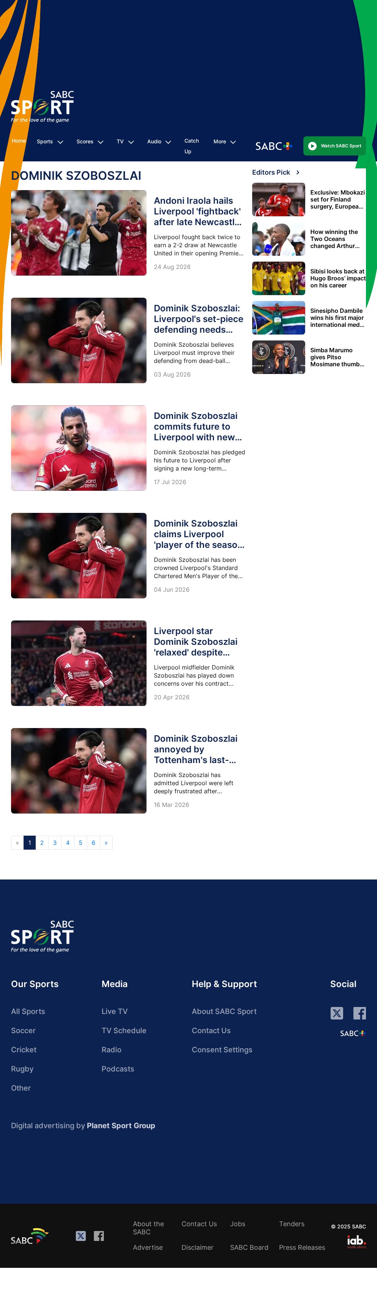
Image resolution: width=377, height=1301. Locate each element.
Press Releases (302, 1247)
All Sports (28, 1011)
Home (19, 140)
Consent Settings (222, 1049)
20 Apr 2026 (172, 697)
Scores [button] (85, 141)
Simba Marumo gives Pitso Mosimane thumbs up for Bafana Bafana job (336, 357)
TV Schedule (124, 1030)
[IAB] (356, 1241)
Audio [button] (154, 141)
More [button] (220, 141)
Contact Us (211, 1030)
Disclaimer (198, 1247)
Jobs (237, 1224)
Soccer (23, 1030)
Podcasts (118, 1068)
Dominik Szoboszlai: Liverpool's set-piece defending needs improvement (198, 324)
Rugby (22, 1068)
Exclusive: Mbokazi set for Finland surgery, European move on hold (337, 199)
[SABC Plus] (353, 1033)
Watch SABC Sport (341, 145)
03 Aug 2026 (172, 374)
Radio (111, 1049)
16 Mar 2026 (171, 804)
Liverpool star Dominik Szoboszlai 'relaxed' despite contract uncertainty (198, 647)
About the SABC (148, 1228)
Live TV (115, 1011)
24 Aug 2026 (172, 266)
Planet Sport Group (121, 1125)
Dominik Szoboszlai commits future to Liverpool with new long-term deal (195, 431)
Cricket (23, 1049)
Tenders (291, 1224)
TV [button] (120, 141)
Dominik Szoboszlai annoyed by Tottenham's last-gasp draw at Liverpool (195, 760)
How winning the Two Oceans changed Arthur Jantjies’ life (334, 238)
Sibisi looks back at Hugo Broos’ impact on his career (338, 278)
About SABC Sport (224, 1011)
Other (21, 1088)
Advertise (148, 1247)
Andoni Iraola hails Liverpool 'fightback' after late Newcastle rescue (197, 216)
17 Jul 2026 (170, 482)
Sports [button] (45, 141)
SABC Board (249, 1247)
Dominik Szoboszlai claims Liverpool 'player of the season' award (199, 539)
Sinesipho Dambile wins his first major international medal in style (337, 317)
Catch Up (191, 145)
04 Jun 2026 (172, 589)
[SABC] (31, 1236)
